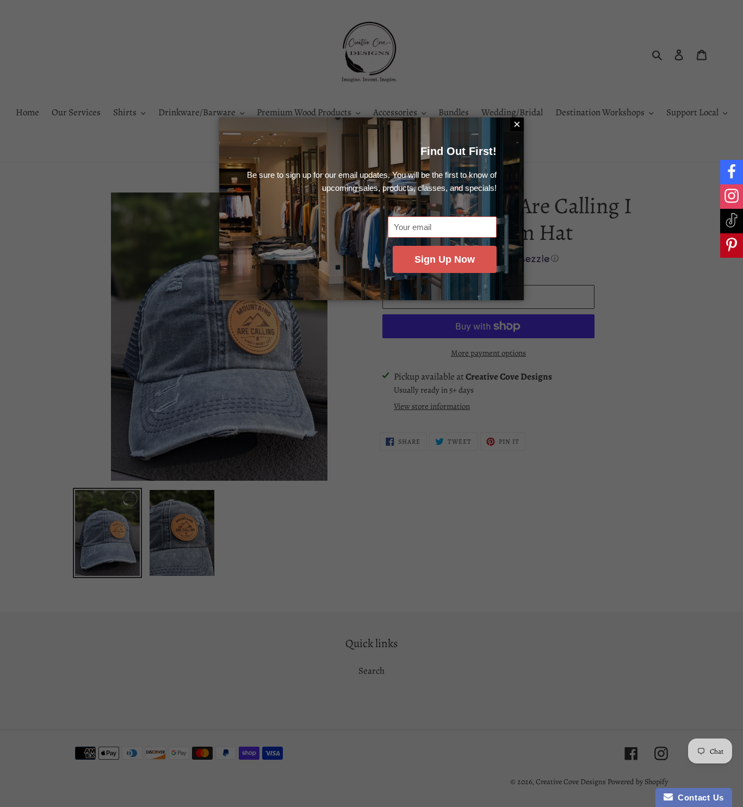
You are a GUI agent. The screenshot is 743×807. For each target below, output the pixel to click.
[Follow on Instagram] (731, 196)
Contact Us (698, 797)
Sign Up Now (444, 259)
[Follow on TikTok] (731, 221)
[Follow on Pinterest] (731, 245)
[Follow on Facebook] (731, 172)
